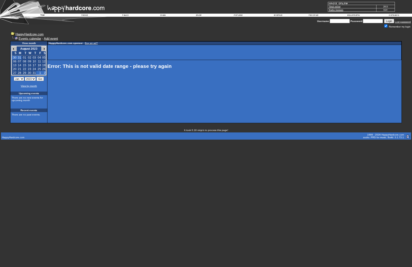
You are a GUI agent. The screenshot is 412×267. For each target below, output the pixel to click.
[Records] (313, 15)
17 (34, 65)
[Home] (42, 15)
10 (34, 61)
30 (29, 73)
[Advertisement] (224, 52)
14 (19, 65)
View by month (29, 86)
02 (29, 57)
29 (24, 73)
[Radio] (125, 15)
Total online (334, 6)
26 (44, 69)
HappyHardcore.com (29, 34)
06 (14, 61)
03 (34, 57)
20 (14, 69)
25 (39, 69)
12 (44, 61)
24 (34, 69)
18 (39, 65)
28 (19, 73)
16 (29, 65)
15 (24, 65)
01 (24, 57)
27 (14, 73)
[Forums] (238, 15)
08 (24, 61)
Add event (51, 38)
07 (19, 61)
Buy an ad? (91, 43)
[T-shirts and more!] (199, 15)
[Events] (278, 15)
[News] (84, 15)
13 (14, 65)
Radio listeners (336, 10)
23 (29, 69)
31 (34, 73)
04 (39, 57)
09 (29, 61)
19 (44, 65)
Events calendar (30, 38)
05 (44, 57)
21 (19, 69)
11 (39, 61)
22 (24, 69)
